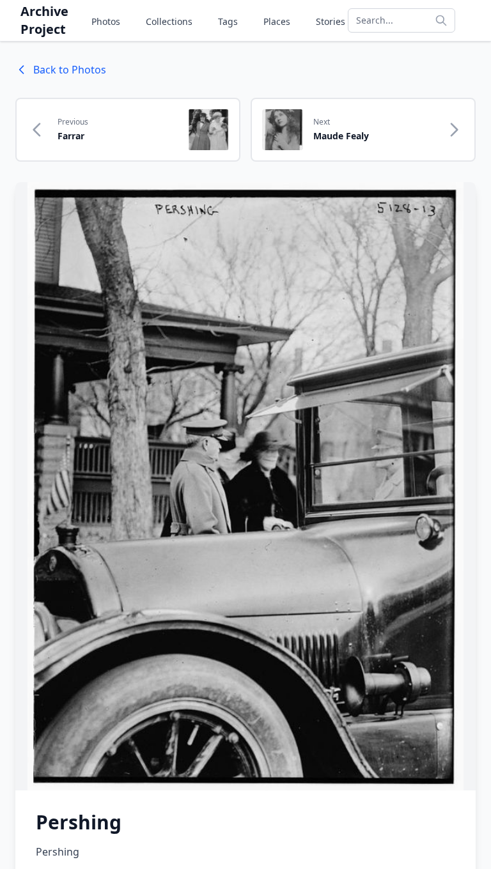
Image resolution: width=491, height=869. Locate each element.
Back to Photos (69, 70)
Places (276, 21)
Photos (105, 21)
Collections (169, 21)
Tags (228, 21)
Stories (330, 21)
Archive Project (44, 20)
